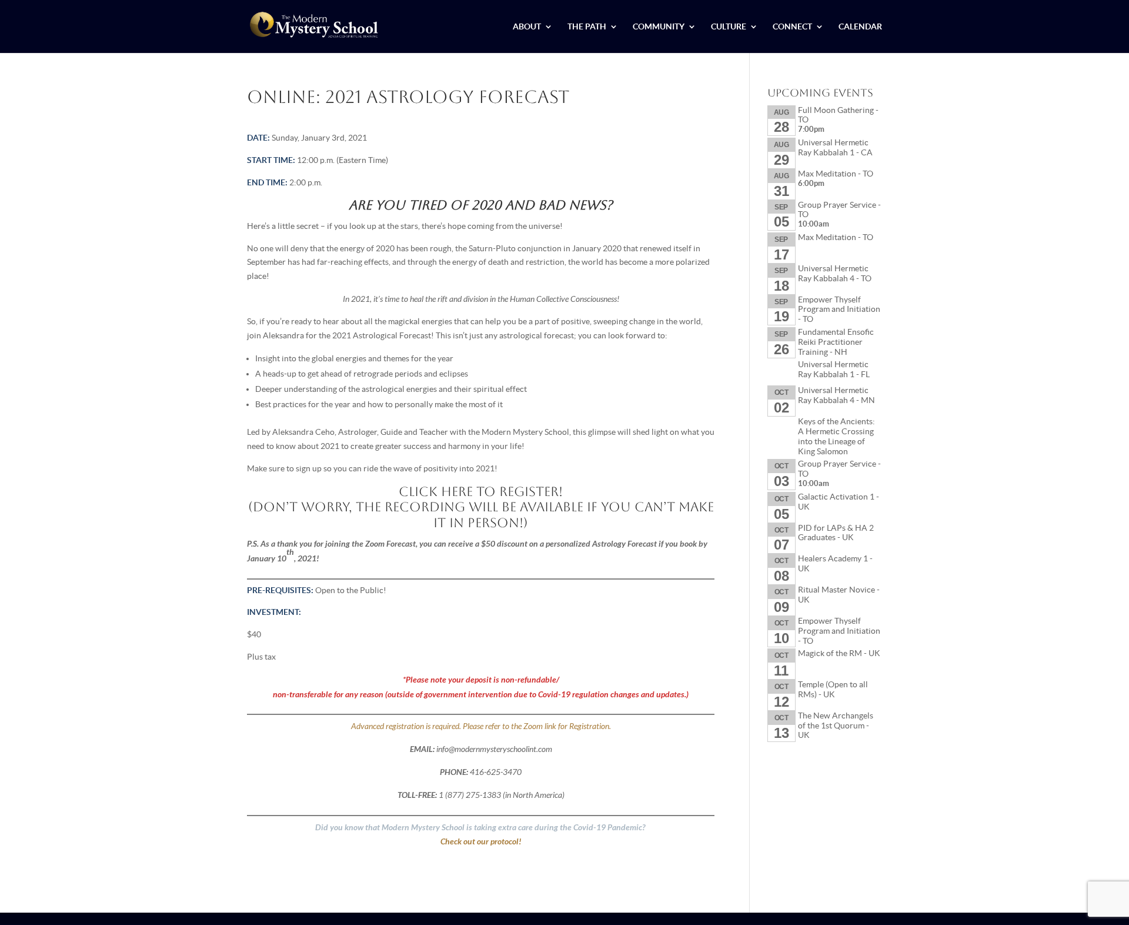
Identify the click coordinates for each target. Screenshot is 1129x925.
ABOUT (527, 26)
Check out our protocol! (481, 841)
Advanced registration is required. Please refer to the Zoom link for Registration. (481, 726)
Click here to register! (481, 491)
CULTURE (728, 26)
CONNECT (792, 26)
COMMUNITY (658, 26)
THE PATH (586, 26)
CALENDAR (860, 26)
